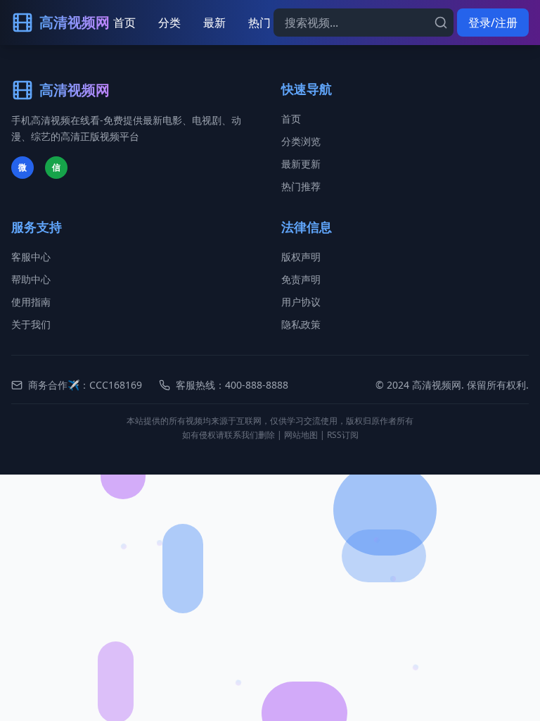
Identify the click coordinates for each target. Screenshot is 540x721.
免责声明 (301, 279)
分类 (169, 22)
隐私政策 (301, 324)
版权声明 (301, 256)
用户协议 (301, 301)
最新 (214, 22)
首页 (124, 22)
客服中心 (31, 256)
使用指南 (31, 301)
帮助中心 (31, 279)
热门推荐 (301, 186)
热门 (259, 22)
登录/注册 (493, 22)
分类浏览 (301, 141)
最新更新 (301, 163)
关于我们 (31, 324)
